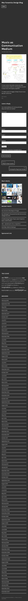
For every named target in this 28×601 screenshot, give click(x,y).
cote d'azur (7, 281)
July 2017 (4, 320)
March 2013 (4, 382)
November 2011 (5, 434)
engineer (6, 283)
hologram (9, 285)
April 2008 (4, 575)
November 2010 (5, 474)
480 (3, 278)
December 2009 (6, 510)
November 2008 (6, 552)
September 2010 (6, 480)
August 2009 (5, 523)
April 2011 (4, 457)
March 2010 (4, 500)
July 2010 (4, 487)
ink (18, 285)
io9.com (12, 287)
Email (3, 135)
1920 (6, 278)
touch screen (5, 290)
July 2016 (4, 339)
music (10, 51)
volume (13, 290)
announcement (19, 277)
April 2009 (4, 536)
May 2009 (4, 532)
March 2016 (4, 346)
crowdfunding (12, 281)
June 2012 (4, 411)
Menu (3, 6)
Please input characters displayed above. (12, 149)
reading (20, 287)
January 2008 (5, 585)
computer (4, 281)
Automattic (4, 598)
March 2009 (5, 539)
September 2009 (6, 519)
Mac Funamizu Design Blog (12, 3)
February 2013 (5, 385)
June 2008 (4, 568)
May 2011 (4, 454)
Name (3, 129)
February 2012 (5, 424)
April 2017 (4, 326)
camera (14, 279)
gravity (3, 285)
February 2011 (5, 464)
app (7, 51)
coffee (24, 279)
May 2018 (4, 307)
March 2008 (5, 578)
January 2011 (5, 467)
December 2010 (5, 470)
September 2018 (6, 303)
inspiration (6, 287)
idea (12, 285)
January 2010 (5, 506)
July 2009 (4, 526)
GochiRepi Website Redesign (9, 227)
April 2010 (4, 496)
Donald (21, 281)
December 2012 (5, 392)
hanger (5, 285)
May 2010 (4, 493)
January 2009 (5, 545)
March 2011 (4, 460)
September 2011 (5, 441)
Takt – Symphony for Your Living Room (11, 223)
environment (10, 283)
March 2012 (4, 421)
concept (4, 51)
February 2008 (5, 581)
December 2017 (5, 313)
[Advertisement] (14, 23)
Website (4, 140)
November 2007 (6, 591)
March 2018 (4, 310)
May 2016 (4, 343)
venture (10, 290)
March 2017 (4, 330)
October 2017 (5, 317)
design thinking (17, 281)
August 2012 (5, 405)
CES (17, 279)
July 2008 (4, 565)
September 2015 (6, 353)
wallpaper (19, 290)
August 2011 (5, 444)
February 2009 (5, 542)
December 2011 (5, 431)
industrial (15, 285)
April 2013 (4, 379)
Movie (14, 287)
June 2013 (4, 375)
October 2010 (5, 477)
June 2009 (4, 529)
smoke (23, 287)
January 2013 (5, 388)
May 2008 (4, 572)
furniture (18, 283)
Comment (4, 112)
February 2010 (5, 503)
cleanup (21, 279)
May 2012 (4, 415)
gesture (22, 283)
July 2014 (4, 362)
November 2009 (6, 513)
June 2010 (4, 490)
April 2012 (4, 418)
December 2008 (6, 549)
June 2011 (4, 451)
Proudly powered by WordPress (8, 597)
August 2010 (5, 483)
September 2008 (6, 559)
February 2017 (5, 333)
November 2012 (5, 395)
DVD (23, 281)
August (3, 279)
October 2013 (5, 372)
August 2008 (5, 562)
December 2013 (5, 369)
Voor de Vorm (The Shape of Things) (10, 210)
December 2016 (5, 336)
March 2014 (4, 366)
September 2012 (6, 402)
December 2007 (6, 588)
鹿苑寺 (25, 290)
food (14, 283)
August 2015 (5, 356)
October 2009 (5, 516)
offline (18, 287)
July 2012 (4, 408)
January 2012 (5, 428)
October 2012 (5, 398)
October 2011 (5, 438)
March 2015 (4, 359)
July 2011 (4, 447)
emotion (3, 283)
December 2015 (5, 349)
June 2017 (4, 323)
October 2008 (5, 555)
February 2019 (5, 300)
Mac (2, 98)
